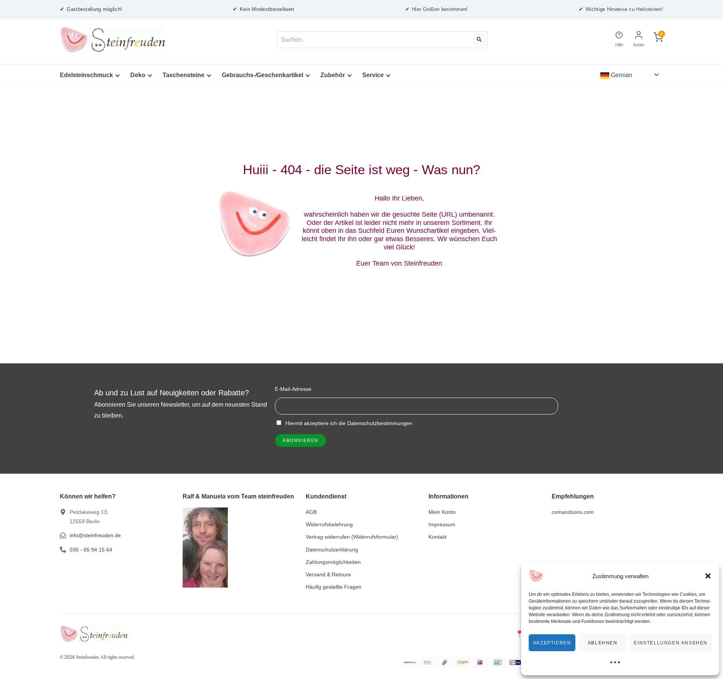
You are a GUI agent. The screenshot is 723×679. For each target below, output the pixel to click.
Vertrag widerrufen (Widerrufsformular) (352, 537)
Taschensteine (183, 75)
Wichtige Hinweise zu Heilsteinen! (621, 9)
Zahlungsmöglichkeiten (333, 562)
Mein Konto (442, 512)
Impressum (442, 524)
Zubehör (332, 75)
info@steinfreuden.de (95, 535)
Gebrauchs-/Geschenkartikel (262, 75)
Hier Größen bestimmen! (436, 9)
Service (373, 75)
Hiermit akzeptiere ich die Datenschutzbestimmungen (348, 423)
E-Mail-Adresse (293, 389)
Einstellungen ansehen (671, 643)
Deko (137, 75)
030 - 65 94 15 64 (91, 550)
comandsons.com (573, 512)
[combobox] (382, 39)
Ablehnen (603, 643)
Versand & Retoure (328, 574)
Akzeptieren (552, 643)
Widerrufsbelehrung (329, 524)
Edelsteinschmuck (86, 75)
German (620, 75)
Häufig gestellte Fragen (334, 587)
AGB (311, 512)
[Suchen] (479, 39)
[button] (708, 576)
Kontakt (438, 537)
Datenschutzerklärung (332, 550)
